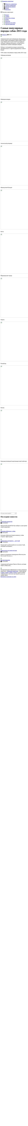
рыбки (11, 572)
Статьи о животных (10, 5)
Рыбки (7, 19)
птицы (15, 572)
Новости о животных (11, 4)
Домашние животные (12, 571)
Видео (7, 8)
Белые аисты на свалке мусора (9, 550)
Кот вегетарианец (5, 560)
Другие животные (10, 24)
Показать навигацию (7, 12)
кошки (7, 572)
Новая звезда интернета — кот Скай (10, 541)
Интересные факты (10, 6)
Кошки (7, 15)
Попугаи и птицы (10, 18)
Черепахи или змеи (10, 22)
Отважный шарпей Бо (6, 521)
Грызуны (7, 21)
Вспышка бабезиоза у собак (8, 531)
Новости (4, 34)
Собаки (7, 16)
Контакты (7, 9)
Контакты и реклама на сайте (8, 576)
